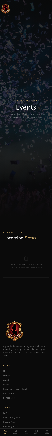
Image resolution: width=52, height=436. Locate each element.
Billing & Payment (11, 417)
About (6, 380)
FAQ (5, 413)
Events (6, 384)
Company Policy (10, 426)
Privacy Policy (9, 422)
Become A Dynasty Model (15, 389)
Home (6, 371)
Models (6, 375)
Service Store (9, 398)
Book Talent (8, 393)
